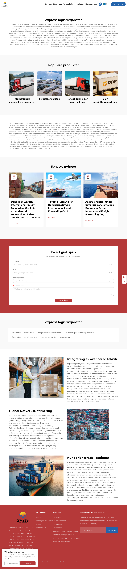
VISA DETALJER (21, 83)
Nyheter (80, 4)
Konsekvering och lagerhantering (65, 531)
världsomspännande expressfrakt (80, 333)
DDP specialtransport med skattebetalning (105, 101)
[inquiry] (124, 281)
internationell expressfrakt (23, 333)
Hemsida (39, 4)
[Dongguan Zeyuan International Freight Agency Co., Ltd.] (10, 4)
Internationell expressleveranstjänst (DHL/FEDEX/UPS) (21, 101)
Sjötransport (57, 528)
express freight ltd (48, 337)
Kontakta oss (91, 4)
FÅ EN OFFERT (118, 4)
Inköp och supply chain (61, 542)
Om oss (48, 4)
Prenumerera (112, 530)
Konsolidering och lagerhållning (77, 100)
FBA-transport (58, 517)
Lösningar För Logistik (63, 4)
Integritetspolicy (96, 561)
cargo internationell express (50, 333)
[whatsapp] (124, 277)
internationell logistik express (24, 337)
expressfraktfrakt (67, 337)
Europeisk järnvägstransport (63, 535)
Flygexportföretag (49, 99)
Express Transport (59, 521)
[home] (22, 517)
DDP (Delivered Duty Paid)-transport (66, 538)
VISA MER (14, 224)
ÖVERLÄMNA (63, 300)
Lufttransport (58, 524)
